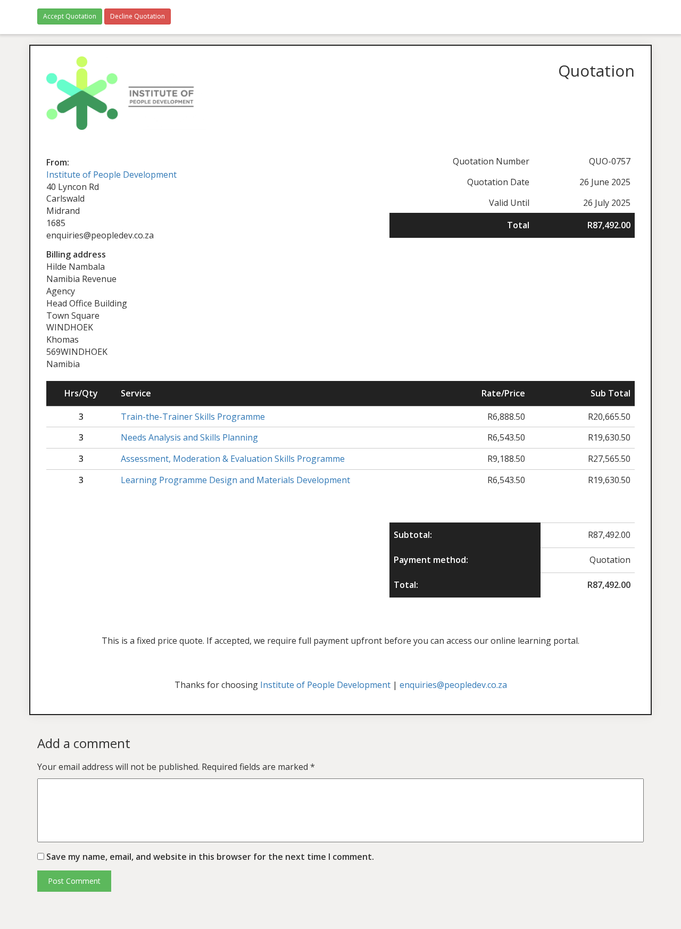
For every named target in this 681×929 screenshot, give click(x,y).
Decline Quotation (137, 16)
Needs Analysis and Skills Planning (189, 437)
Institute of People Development (111, 174)
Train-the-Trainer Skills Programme (193, 416)
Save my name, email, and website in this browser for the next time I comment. (210, 856)
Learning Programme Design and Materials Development (235, 480)
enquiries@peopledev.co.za (453, 685)
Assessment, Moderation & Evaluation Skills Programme (233, 458)
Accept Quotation (69, 16)
